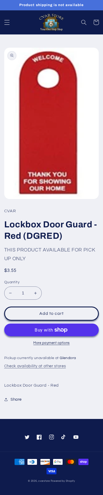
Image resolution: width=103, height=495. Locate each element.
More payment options (51, 343)
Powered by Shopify (63, 481)
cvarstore (44, 481)
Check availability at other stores (35, 366)
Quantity (12, 282)
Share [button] (16, 399)
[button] (7, 22)
